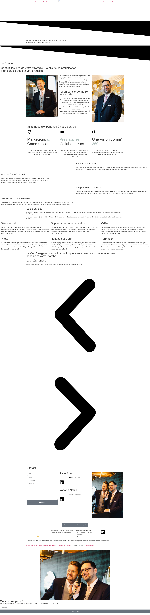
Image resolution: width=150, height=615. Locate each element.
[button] (75, 316)
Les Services (47, 2)
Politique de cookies (64, 546)
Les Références (104, 2)
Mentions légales (31, 546)
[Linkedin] (62, 482)
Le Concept (36, 2)
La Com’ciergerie (88, 546)
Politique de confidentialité (47, 546)
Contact (114, 2)
